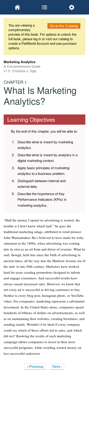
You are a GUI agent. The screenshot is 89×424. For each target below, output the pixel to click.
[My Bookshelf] (17, 7)
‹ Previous (35, 367)
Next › (57, 367)
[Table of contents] (44, 7)
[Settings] (71, 7)
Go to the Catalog (64, 26)
